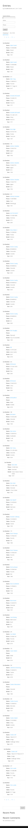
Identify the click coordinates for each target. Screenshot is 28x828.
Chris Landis (13, 768)
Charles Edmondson (15, 684)
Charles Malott (14, 718)
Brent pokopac (14, 567)
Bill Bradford (13, 397)
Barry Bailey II (13, 230)
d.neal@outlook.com (9, 8)
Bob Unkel (14, 464)
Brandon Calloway (14, 516)
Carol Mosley (13, 617)
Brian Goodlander (14, 583)
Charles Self (13, 734)
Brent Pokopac (14, 533)
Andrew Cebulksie (14, 146)
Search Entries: (6, 16)
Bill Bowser (13, 364)
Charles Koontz (14, 701)
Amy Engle (12, 129)
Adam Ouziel (13, 45)
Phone (4, 25)
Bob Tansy (13, 448)
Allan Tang (12, 79)
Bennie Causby (14, 246)
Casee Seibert (13, 651)
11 (12, 37)
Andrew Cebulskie (14, 163)
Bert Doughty (13, 330)
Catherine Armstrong (15, 667)
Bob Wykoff (13, 500)
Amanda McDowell (15, 95)
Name (4, 20)
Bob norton (13, 431)
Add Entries (5, 34)
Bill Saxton (12, 414)
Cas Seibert (13, 634)
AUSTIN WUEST (14, 213)
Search (22, 808)
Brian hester (13, 600)
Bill (11, 347)
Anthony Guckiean (14, 196)
